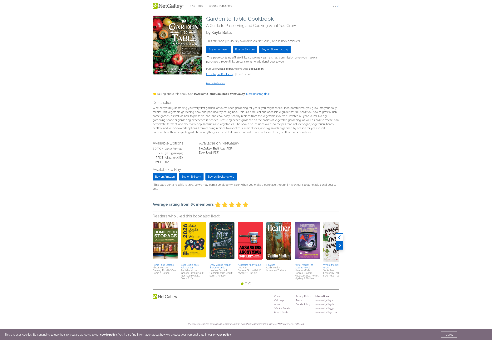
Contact (278, 296)
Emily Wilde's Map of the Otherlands (220, 266)
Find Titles (196, 5)
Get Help (279, 300)
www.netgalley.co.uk (326, 312)
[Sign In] (336, 6)
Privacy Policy (303, 296)
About (277, 304)
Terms (299, 300)
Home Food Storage (163, 265)
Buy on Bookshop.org (275, 49)
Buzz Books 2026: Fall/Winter (190, 266)
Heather (270, 265)
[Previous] (339, 237)
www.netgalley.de (324, 304)
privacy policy (222, 334)
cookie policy (108, 334)
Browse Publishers (220, 5)
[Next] (339, 245)
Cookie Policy (303, 304)
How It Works (281, 312)
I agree (449, 334)
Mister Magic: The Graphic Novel (304, 266)
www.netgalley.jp (324, 308)
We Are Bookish (282, 308)
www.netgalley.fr (324, 300)
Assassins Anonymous (249, 265)
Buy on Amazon (218, 49)
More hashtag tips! (258, 93)
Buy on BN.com (245, 49)
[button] (165, 242)
